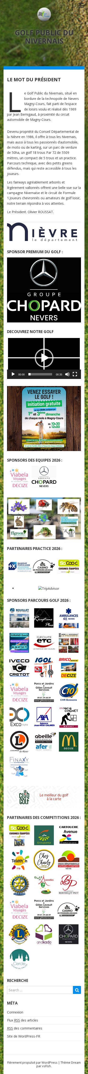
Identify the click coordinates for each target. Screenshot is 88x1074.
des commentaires (24, 1028)
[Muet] (67, 374)
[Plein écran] (75, 374)
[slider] (40, 374)
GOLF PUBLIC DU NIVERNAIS (44, 36)
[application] (44, 358)
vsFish (46, 1066)
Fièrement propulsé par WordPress (32, 1062)
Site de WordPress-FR (23, 1036)
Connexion (15, 1012)
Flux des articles (22, 1020)
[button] (44, 358)
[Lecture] (13, 374)
